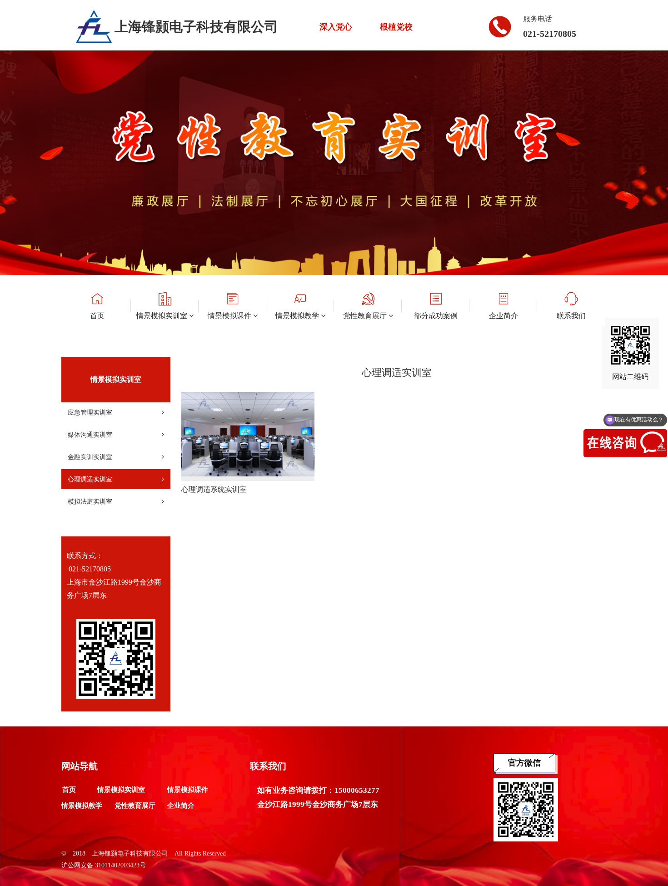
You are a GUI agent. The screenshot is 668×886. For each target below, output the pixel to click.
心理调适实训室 (90, 479)
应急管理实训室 (90, 412)
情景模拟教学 (81, 805)
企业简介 (180, 805)
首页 (69, 789)
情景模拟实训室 (121, 789)
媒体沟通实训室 (90, 434)
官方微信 (524, 762)
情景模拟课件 (187, 789)
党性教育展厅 (135, 805)
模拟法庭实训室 (90, 501)
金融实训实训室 (90, 457)
